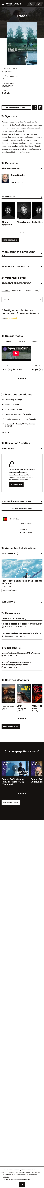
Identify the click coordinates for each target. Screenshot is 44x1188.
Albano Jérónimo (7, 223)
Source (4, 318)
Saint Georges (21, 707)
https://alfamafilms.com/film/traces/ (21, 653)
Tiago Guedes (7, 71)
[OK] (22, 1184)
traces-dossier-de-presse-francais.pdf (22, 633)
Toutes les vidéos (10, 803)
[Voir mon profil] (39, 4)
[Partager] (34, 107)
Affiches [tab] (35, 341)
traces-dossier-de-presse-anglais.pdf (22, 624)
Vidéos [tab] (8, 341)
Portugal (14, 519)
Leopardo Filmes (26, 523)
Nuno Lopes (23, 222)
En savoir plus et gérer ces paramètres (16, 1179)
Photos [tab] (22, 341)
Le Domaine (8, 706)
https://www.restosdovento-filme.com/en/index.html (17, 663)
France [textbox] (6, 300)
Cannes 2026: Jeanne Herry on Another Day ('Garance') (13, 782)
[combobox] (22, 299)
